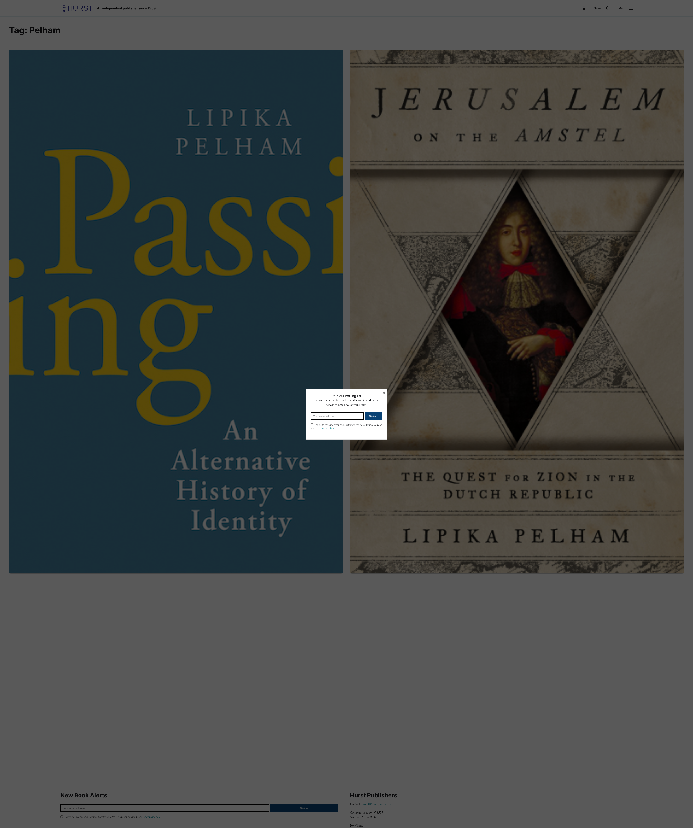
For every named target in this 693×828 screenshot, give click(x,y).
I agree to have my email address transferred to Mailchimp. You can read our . (346, 427)
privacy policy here (329, 428)
